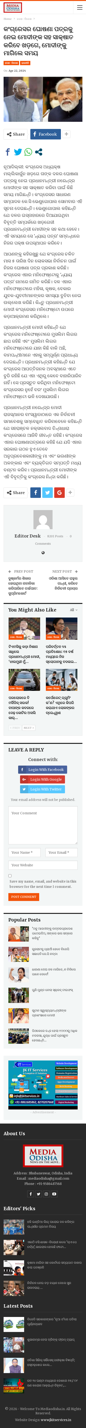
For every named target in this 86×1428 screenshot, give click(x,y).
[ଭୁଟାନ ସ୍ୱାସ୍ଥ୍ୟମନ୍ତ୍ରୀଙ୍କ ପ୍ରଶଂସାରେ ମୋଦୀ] (18, 1015)
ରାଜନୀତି (25, 62)
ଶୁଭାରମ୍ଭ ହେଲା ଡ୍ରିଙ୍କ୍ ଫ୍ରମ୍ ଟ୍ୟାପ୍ (51, 1339)
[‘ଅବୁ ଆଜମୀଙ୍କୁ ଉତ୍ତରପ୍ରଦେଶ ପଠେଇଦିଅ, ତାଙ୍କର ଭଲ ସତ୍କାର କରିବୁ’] (18, 934)
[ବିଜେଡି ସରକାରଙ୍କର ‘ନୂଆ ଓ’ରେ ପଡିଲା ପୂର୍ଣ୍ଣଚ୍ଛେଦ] (14, 1324)
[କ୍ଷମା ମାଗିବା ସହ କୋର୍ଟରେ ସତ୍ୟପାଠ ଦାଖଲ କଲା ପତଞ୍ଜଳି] (14, 1268)
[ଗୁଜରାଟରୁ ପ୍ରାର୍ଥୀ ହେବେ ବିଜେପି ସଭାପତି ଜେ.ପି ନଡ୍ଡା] (18, 954)
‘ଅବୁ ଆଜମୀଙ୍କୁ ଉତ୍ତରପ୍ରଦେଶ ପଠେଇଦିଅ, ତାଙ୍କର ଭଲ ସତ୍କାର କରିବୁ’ (52, 933)
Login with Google (46, 779)
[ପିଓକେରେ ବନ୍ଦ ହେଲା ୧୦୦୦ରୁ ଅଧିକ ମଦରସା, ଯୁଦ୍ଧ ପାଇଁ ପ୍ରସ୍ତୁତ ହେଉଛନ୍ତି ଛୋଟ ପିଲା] (18, 1036)
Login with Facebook (46, 769)
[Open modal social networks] (38, 152)
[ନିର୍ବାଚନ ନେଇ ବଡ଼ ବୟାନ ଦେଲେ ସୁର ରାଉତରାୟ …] (14, 1288)
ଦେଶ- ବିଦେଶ (11, 62)
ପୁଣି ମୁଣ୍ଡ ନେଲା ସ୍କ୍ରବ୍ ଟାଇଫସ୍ (52, 990)
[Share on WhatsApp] (28, 152)
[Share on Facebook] (8, 152)
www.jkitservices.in (56, 1420)
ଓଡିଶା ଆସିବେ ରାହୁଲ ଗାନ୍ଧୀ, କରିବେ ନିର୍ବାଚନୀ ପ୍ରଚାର (63, 583)
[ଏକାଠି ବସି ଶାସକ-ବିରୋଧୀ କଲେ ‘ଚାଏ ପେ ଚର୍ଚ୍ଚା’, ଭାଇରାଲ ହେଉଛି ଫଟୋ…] (14, 1247)
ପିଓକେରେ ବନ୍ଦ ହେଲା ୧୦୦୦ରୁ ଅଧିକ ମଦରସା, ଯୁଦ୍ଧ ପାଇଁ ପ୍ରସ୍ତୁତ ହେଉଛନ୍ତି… (54, 1035)
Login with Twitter (46, 789)
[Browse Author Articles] (43, 519)
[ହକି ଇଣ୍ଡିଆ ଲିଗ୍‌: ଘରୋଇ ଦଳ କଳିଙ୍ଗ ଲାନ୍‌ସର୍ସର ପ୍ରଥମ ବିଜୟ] (14, 1227)
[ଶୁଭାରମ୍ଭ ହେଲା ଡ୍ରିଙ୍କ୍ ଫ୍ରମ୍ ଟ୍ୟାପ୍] (14, 1345)
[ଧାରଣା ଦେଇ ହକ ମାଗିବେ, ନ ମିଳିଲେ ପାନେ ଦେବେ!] (18, 974)
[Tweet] (18, 152)
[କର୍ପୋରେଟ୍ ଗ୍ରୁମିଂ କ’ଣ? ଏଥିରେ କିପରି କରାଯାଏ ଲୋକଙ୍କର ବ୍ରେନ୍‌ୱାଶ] (61, 680)
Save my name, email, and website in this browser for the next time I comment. (43, 884)
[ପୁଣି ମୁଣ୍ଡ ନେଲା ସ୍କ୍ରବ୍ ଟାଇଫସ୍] (18, 995)
